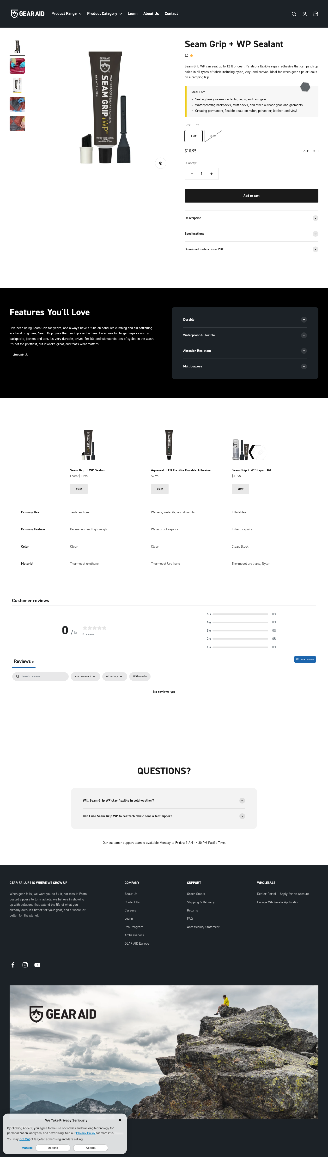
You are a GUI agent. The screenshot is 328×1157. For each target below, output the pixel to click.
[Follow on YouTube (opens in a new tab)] (37, 965)
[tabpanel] (164, 708)
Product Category (102, 13)
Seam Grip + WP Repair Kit (251, 470)
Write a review (305, 659)
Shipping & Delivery (201, 902)
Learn (133, 13)
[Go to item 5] (17, 124)
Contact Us (132, 902)
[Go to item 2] (17, 66)
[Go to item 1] (17, 47)
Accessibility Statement (203, 927)
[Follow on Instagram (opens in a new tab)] (25, 965)
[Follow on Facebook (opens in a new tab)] (13, 965)
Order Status (196, 894)
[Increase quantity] (212, 174)
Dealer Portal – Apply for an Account (283, 894)
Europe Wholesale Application (278, 902)
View (82, 489)
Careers (130, 910)
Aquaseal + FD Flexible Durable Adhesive (181, 470)
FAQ (190, 919)
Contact (171, 13)
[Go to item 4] (17, 105)
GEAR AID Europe (137, 943)
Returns (192, 910)
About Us (151, 13)
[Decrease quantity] (192, 174)
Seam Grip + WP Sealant (88, 470)
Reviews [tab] (24, 661)
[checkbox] (140, 676)
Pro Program (134, 927)
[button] (241, 614)
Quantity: (191, 163)
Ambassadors (134, 935)
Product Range (64, 13)
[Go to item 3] (17, 86)
